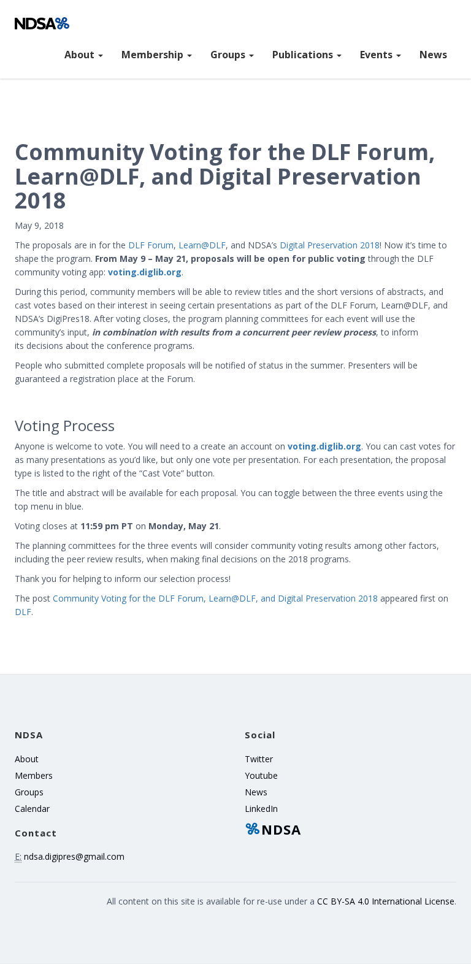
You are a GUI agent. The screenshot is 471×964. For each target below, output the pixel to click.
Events (377, 54)
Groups (229, 54)
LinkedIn (261, 808)
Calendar (32, 808)
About (80, 54)
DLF (23, 612)
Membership (153, 54)
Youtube (261, 775)
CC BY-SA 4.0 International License (385, 901)
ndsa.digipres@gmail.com (74, 856)
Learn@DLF (202, 245)
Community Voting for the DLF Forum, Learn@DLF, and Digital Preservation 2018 (215, 598)
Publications (303, 54)
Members (34, 775)
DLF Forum (151, 245)
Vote (235, 398)
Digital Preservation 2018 (330, 245)
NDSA (281, 829)
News (433, 54)
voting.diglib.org (145, 272)
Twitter (259, 759)
